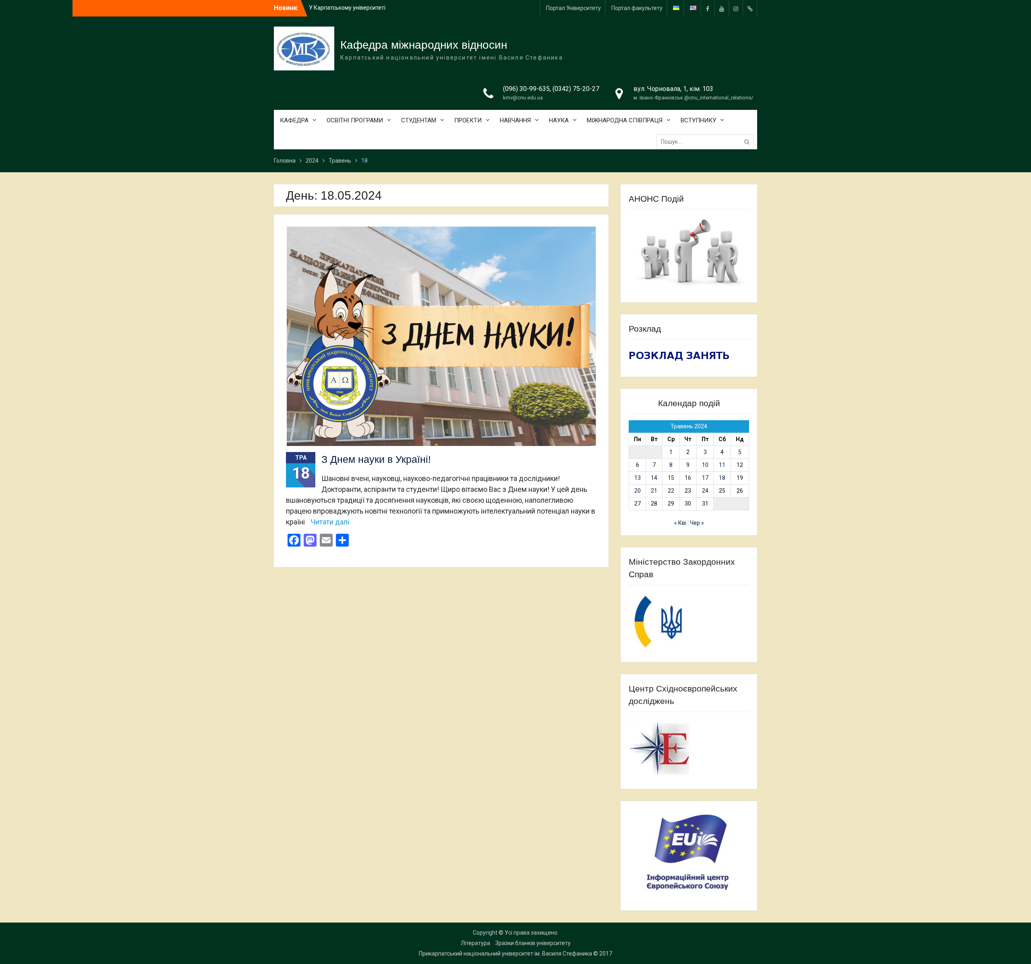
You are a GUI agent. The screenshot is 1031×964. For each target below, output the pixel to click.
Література (475, 943)
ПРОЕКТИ (468, 120)
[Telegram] (750, 8)
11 (722, 465)
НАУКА (559, 120)
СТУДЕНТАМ (418, 120)
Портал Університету (573, 8)
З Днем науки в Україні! (376, 459)
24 (705, 490)
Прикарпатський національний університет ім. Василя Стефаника (505, 953)
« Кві (680, 523)
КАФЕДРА (294, 120)
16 (688, 478)
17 (705, 478)
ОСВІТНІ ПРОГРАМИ (355, 120)
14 (654, 478)
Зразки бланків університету (533, 943)
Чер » (697, 523)
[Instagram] (736, 8)
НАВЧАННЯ (515, 120)
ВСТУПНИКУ (698, 120)
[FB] (708, 8)
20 (637, 490)
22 (671, 490)
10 (705, 465)
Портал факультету (636, 8)
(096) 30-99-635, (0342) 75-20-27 (551, 89)
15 (671, 478)
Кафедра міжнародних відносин (423, 45)
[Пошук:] (707, 141)
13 (637, 478)
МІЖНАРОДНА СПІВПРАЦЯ (624, 120)
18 (722, 478)
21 (654, 490)
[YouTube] (722, 8)
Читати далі (330, 522)
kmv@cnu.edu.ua (523, 98)
